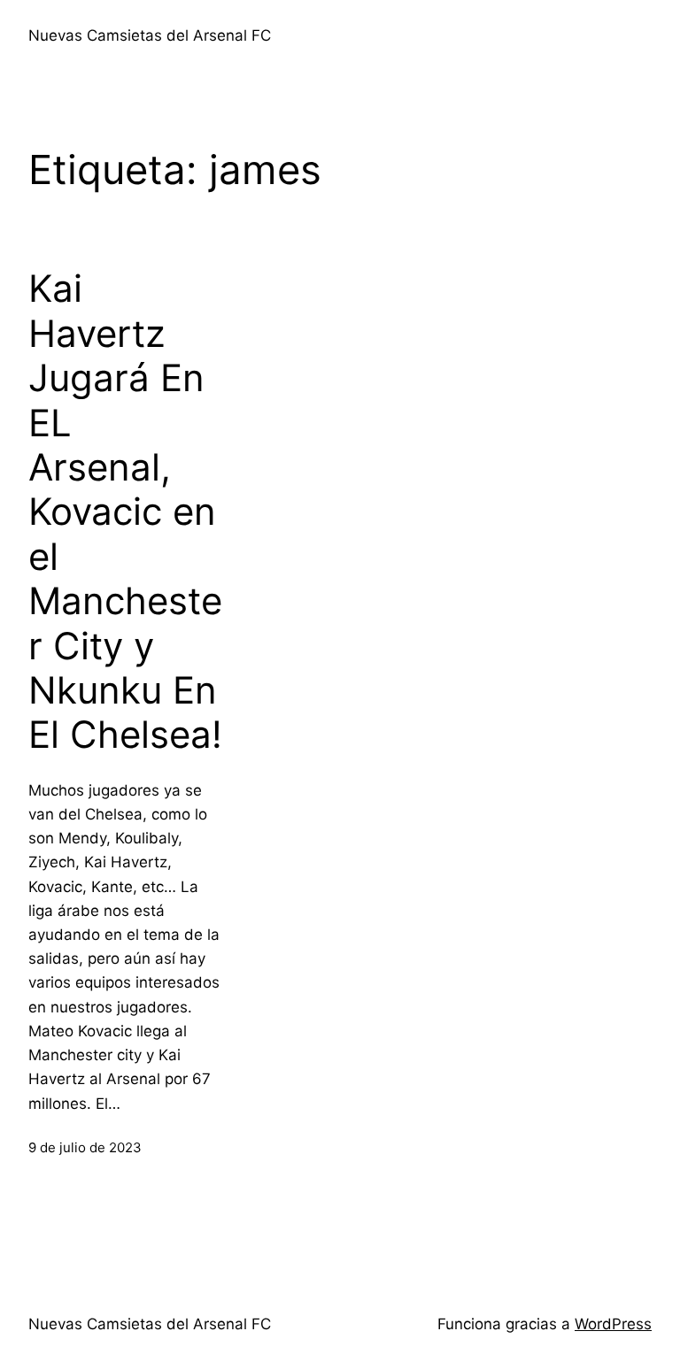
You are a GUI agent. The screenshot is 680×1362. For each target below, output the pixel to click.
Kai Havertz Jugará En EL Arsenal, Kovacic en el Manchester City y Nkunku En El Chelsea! (125, 511)
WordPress (613, 1324)
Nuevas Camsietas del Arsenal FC (149, 35)
